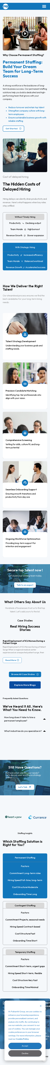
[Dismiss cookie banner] (41, 1006)
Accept (25, 1046)
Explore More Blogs (25, 685)
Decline (25, 1053)
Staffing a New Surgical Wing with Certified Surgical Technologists (25, 642)
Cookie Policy (22, 1039)
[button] (44, 6)
